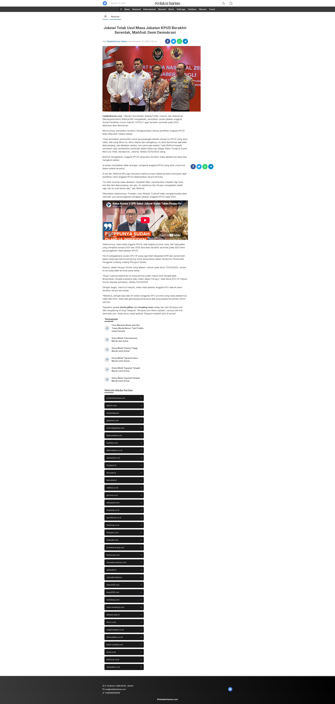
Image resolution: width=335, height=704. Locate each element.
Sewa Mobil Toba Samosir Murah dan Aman (124, 339)
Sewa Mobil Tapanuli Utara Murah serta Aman (125, 359)
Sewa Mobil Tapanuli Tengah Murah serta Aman (126, 369)
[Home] (121, 9)
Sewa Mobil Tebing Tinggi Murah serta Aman (124, 349)
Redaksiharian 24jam (117, 41)
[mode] (223, 3)
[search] (231, 3)
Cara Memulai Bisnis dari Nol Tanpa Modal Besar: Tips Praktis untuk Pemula (128, 328)
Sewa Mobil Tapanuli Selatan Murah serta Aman (126, 379)
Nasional (115, 16)
